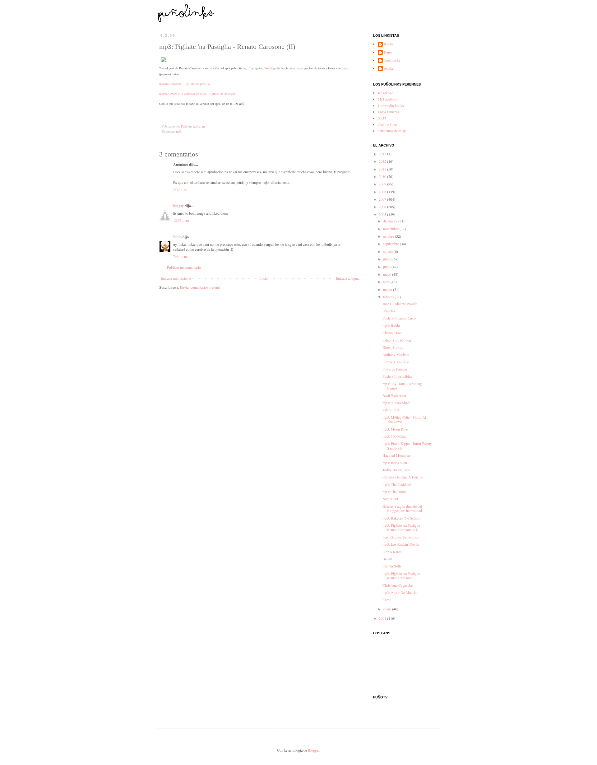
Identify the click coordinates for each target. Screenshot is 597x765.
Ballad (387, 558)
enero (387, 608)
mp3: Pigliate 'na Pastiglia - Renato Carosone (402, 575)
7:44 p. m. (180, 256)
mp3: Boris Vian (394, 462)
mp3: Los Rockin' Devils (400, 544)
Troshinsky (392, 60)
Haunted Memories (396, 455)
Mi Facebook (387, 98)
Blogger (313, 750)
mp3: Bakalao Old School (401, 517)
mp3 (179, 131)
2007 (383, 199)
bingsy (178, 205)
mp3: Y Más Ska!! (396, 402)
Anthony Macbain (395, 354)
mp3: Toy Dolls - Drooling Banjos (402, 385)
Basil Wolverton (394, 395)
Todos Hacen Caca (396, 469)
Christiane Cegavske (397, 585)
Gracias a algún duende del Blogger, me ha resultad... (403, 508)
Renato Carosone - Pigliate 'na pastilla (184, 84)
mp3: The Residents (397, 484)
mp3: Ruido (391, 325)
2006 (383, 206)
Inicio (263, 278)
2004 (383, 618)
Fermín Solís (391, 565)
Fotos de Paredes (395, 368)
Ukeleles (388, 310)
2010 (383, 176)
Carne (386, 599)
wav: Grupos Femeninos (400, 536)
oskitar (389, 68)
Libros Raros (392, 551)
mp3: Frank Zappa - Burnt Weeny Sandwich (407, 445)
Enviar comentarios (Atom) (200, 287)
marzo (388, 289)
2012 (383, 161)
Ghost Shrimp (392, 347)
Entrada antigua (347, 278)
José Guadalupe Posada (399, 303)
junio (387, 266)
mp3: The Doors (394, 491)
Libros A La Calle (395, 361)
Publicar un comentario (184, 267)
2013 (383, 153)
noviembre (391, 228)
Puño (177, 237)
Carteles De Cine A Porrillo (402, 476)
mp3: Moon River (395, 429)
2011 (383, 168)
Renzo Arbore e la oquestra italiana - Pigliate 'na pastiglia (197, 93)
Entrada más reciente (176, 278)
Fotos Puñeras (388, 111)
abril (387, 281)
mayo (387, 274)
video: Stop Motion (396, 340)
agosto (388, 251)
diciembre (390, 220)
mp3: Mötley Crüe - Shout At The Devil (404, 419)
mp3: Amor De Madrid (399, 592)
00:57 (382, 118)
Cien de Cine (387, 124)
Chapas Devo (392, 332)
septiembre (391, 243)
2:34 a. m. (180, 189)
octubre (389, 236)
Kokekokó (385, 92)
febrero (389, 296)
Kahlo (388, 44)
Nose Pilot (390, 498)
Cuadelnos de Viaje (392, 130)
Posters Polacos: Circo (399, 317)
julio (387, 258)
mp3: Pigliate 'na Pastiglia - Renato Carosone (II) (402, 527)
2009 (383, 183)
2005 (383, 214)
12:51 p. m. (181, 220)
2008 (383, 191)
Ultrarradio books (391, 105)
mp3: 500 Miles (394, 436)
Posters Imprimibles (397, 376)
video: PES (390, 409)
